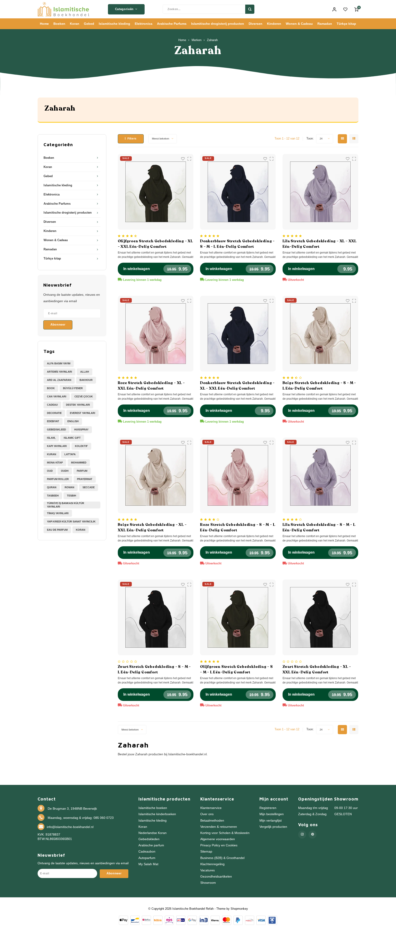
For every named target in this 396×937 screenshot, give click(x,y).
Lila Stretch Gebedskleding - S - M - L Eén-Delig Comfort (319, 527)
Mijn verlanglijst (270, 820)
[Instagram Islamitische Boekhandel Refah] (302, 835)
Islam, (51, 437)
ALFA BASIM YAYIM (58, 363)
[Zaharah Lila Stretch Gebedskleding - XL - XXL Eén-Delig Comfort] (320, 192)
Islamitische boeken (152, 808)
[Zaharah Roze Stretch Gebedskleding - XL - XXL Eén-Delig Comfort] (155, 333)
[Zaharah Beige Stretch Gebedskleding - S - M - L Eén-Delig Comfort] (320, 333)
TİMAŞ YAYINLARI (58, 513)
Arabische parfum (151, 845)
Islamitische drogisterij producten (217, 23)
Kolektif (81, 446)
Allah (84, 371)
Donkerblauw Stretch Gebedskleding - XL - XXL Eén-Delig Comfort (237, 385)
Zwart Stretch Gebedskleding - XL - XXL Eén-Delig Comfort (317, 669)
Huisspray (81, 429)
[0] (356, 9)
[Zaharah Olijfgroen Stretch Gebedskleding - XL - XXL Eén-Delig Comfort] (155, 192)
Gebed (89, 23)
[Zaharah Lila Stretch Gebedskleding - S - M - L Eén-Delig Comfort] (320, 475)
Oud (50, 470)
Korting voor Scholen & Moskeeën (225, 833)
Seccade (88, 487)
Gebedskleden (149, 839)
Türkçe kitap (346, 23)
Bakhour (86, 380)
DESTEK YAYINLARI (78, 404)
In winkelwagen (136, 269)
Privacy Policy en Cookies (218, 845)
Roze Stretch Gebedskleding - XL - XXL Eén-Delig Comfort (151, 385)
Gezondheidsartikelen (216, 876)
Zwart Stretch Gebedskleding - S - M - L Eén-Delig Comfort (154, 669)
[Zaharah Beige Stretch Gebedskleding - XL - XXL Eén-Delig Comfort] (155, 475)
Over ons (207, 814)
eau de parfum (57, 529)
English (73, 421)
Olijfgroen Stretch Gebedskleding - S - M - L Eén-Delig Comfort (236, 669)
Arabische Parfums (172, 23)
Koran (74, 23)
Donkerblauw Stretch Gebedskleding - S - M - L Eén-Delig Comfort (237, 244)
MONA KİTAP (55, 462)
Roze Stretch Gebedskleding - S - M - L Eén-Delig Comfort (237, 527)
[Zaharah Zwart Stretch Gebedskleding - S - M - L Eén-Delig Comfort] (155, 617)
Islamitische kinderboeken (157, 814)
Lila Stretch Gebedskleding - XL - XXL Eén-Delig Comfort (320, 244)
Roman (69, 487)
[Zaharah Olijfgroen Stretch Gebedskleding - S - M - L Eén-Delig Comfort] (238, 617)
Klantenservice (211, 808)
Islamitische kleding (114, 23)
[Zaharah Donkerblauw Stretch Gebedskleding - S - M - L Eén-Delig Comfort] (238, 192)
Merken (196, 40)
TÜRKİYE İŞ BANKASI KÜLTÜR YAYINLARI (65, 505)
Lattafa (70, 454)
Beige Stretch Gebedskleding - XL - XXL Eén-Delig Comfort (152, 527)
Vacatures (207, 870)
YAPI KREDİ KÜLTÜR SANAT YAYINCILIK (71, 521)
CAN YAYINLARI (56, 396)
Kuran (51, 454)
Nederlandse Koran (152, 833)
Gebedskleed (56, 429)
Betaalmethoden (212, 820)
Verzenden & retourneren (218, 826)
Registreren (267, 808)
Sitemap (206, 851)
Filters (132, 138)
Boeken (59, 23)
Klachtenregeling (212, 864)
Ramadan (324, 23)
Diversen (255, 23)
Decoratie (54, 413)
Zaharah (212, 40)
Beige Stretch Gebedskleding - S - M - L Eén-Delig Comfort (319, 385)
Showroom (208, 882)
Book (51, 388)
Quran (51, 487)
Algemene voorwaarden (217, 839)
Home (44, 23)
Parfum (82, 470)
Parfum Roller (58, 479)
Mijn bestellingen (271, 814)
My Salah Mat (148, 864)
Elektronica (143, 23)
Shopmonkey (239, 908)
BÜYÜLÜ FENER (73, 388)
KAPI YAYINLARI (57, 446)
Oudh (65, 470)
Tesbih (71, 495)
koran (80, 529)
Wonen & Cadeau (299, 23)
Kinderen (274, 23)
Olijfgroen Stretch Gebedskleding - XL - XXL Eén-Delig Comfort (155, 244)
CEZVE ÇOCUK (83, 396)
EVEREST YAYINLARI (82, 413)
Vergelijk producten (273, 826)
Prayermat (84, 479)
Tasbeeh (53, 495)
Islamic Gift (72, 437)
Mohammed (78, 462)
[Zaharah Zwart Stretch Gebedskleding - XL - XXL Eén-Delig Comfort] (320, 617)
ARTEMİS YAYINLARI (59, 371)
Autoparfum (146, 858)
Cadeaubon (146, 851)
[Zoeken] (249, 9)
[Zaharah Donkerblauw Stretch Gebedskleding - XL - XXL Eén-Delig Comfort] (238, 333)
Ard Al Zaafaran (59, 380)
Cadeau (52, 404)
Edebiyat (53, 421)
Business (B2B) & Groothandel (222, 858)
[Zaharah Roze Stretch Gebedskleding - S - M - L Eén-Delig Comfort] (238, 475)
